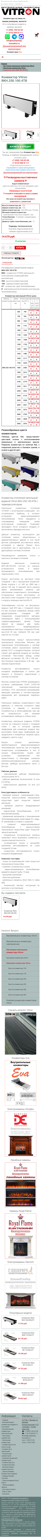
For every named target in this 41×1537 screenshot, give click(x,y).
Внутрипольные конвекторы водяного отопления (9, 1424)
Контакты (18, 4)
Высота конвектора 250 (17, 984)
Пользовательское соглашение (11, 1520)
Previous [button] (3, 135)
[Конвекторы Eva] (20, 1083)
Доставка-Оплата (7, 4)
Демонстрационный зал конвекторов (20, 173)
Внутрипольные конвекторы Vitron (21, 936)
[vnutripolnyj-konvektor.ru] (20, 11)
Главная (4, 64)
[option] (10, 135)
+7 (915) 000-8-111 (14, 33)
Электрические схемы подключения (14, 1)
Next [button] (38, 135)
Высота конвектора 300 (17, 989)
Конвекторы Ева (8, 1465)
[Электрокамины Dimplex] (20, 1134)
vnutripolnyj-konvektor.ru (19, 1498)
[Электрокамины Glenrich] (20, 1286)
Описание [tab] (7, 263)
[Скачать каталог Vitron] (20, 1033)
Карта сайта (6, 1492)
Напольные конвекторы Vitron (14, 68)
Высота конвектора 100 (17, 968)
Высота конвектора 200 (17, 979)
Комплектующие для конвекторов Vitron (21, 1001)
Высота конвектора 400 (17, 995)
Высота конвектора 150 (17, 974)
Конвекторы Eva (8, 1462)
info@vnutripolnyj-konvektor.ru (20, 165)
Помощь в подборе (11, 253)
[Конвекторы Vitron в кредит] (20, 146)
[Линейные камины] (20, 1185)
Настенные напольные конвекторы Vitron (18, 66)
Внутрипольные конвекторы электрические (18, 942)
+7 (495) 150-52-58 (14, 30)
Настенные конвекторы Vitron (17, 958)
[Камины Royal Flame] (20, 1236)
